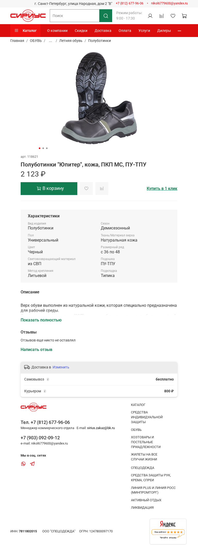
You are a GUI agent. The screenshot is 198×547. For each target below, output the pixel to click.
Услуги (144, 31)
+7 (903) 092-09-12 (40, 437)
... (50, 41)
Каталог (30, 31)
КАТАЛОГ (138, 405)
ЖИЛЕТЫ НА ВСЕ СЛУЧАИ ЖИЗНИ (144, 456)
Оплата (125, 31)
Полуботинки (99, 41)
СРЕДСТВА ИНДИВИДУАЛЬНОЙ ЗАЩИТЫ (147, 417)
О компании (57, 31)
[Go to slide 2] (43, 148)
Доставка (103, 31)
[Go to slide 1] (39, 148)
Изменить (61, 367)
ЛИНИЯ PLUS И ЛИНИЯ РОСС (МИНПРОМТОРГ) (153, 490)
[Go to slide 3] (47, 148)
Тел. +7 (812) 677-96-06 (45, 422)
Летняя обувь (70, 41)
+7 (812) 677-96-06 (129, 3)
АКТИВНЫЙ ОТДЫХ (146, 500)
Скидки (81, 31)
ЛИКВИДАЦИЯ (142, 507)
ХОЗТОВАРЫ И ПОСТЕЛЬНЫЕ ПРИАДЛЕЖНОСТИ (146, 442)
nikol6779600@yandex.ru (169, 3)
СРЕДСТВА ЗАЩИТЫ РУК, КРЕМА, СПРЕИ (151, 477)
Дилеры (164, 31)
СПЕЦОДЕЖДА (142, 468)
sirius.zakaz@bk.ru (101, 428)
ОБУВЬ (36, 41)
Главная (17, 41)
